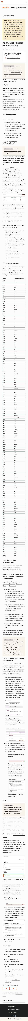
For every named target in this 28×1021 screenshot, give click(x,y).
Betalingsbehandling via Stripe (12, 74)
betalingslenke (11, 584)
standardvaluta (12, 842)
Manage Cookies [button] (12, 1012)
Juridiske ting (11, 1006)
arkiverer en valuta (12, 225)
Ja (6, 988)
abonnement (12, 586)
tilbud (19, 88)
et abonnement (18, 671)
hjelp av (16, 271)
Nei (13, 988)
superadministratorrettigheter (12, 151)
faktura (5, 584)
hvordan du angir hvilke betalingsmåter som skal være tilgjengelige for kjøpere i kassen (12, 567)
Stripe (12, 272)
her (5, 38)
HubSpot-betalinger (16, 72)
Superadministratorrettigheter (12, 807)
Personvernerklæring (14, 1009)
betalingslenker (12, 88)
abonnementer (8, 54)
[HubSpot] (2, 2)
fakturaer (5, 88)
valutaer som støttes (14, 697)
